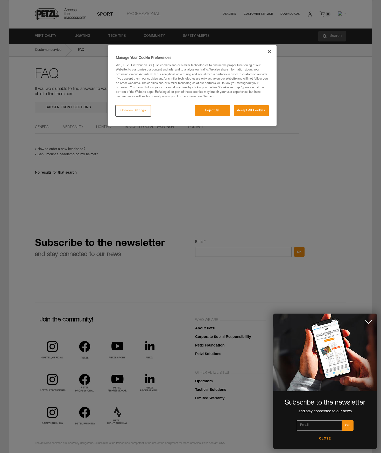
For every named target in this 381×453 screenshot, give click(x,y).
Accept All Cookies (251, 110)
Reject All (212, 110)
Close (325, 438)
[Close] (269, 51)
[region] (192, 85)
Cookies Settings (133, 110)
